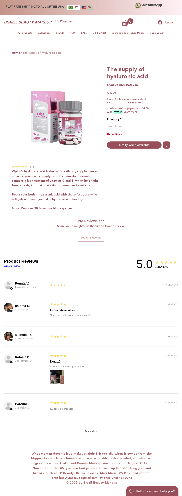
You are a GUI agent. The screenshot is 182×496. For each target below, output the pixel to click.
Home (16, 52)
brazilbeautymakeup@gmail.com (74, 477)
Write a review (12, 265)
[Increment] (120, 126)
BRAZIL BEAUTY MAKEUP (27, 22)
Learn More (134, 102)
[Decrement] (110, 126)
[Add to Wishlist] (166, 145)
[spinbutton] (115, 126)
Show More (91, 431)
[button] (127, 22)
